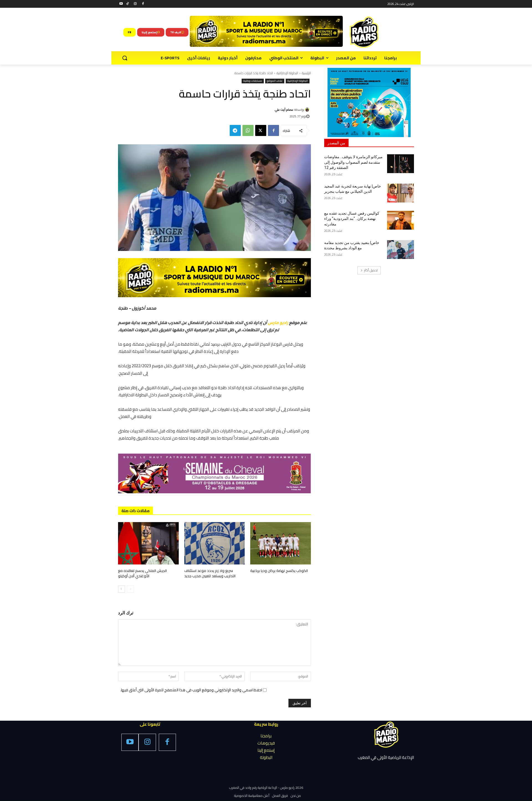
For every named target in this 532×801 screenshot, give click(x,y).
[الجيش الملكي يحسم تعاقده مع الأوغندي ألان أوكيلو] (148, 543)
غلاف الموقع (275, 81)
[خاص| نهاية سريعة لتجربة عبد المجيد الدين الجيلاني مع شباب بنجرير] (400, 193)
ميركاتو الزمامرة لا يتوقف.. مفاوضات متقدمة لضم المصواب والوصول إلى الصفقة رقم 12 (353, 162)
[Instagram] (135, 4)
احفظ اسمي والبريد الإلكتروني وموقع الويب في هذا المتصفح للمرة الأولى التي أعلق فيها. (191, 690)
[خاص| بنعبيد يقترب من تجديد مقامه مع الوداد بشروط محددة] (400, 249)
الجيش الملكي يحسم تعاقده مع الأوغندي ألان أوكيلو (142, 573)
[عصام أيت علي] (308, 109)
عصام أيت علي (284, 109)
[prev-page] (130, 589)
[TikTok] (127, 4)
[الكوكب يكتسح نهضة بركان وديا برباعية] (280, 543)
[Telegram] (235, 130)
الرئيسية (306, 73)
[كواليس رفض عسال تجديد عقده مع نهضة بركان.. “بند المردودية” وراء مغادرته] (400, 220)
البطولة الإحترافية (287, 73)
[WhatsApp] (248, 130)
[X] (260, 130)
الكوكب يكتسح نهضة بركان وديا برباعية (279, 570)
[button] (124, 58)
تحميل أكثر (371, 270)
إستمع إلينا (266, 750)
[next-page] (121, 589)
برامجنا (266, 736)
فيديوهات (266, 743)
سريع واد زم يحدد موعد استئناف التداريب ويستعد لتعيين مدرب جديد (210, 573)
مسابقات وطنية (252, 81)
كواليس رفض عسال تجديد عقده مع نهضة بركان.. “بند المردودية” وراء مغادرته (351, 218)
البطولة (266, 757)
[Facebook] (143, 4)
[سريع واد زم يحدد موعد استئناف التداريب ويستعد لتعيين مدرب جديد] (214, 543)
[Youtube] (121, 4)
